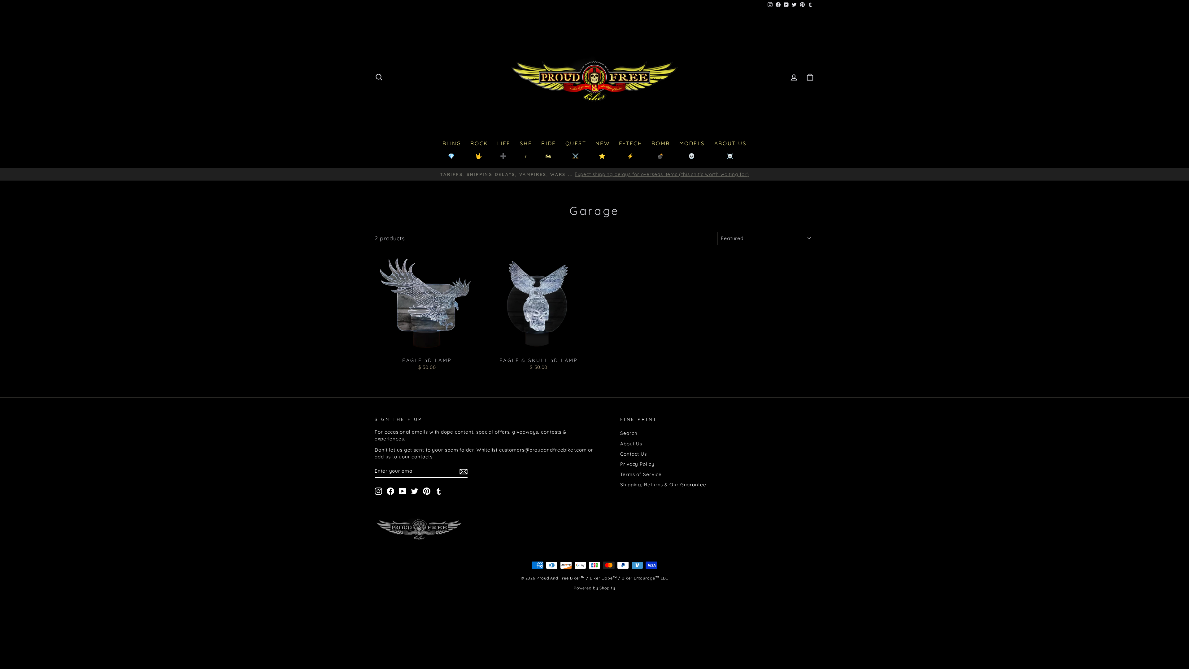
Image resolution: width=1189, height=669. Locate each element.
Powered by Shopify (594, 587)
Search (628, 433)
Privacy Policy (637, 464)
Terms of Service (640, 474)
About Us (631, 444)
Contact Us (633, 454)
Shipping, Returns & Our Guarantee (663, 485)
